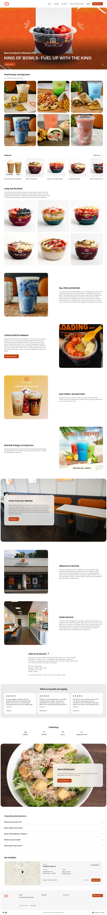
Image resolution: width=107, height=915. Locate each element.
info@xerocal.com (66, 874)
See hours (86, 880)
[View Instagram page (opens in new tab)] (6, 913)
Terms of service (23, 905)
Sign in (88, 4)
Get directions (95, 865)
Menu (49, 4)
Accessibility (33, 905)
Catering (56, 4)
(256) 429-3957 (66, 872)
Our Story (64, 4)
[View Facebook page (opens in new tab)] (3, 913)
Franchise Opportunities (77, 4)
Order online (95, 880)
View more (8, 706)
